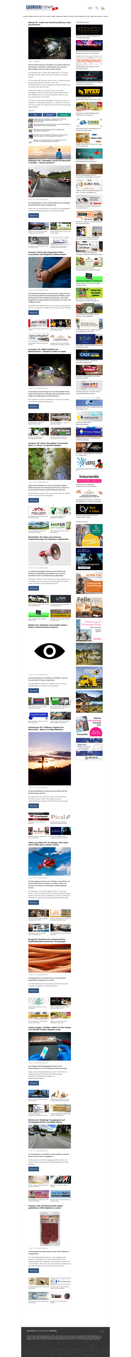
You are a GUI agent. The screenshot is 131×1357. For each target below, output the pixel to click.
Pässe (72, 16)
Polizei (76, 16)
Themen (53, 16)
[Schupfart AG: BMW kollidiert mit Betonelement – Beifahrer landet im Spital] (49, 370)
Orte (44, 16)
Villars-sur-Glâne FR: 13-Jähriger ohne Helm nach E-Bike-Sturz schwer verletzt (48, 844)
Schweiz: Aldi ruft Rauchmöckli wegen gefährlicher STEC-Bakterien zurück (45, 1207)
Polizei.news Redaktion (42, 199)
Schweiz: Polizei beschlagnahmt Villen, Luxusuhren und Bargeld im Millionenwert (47, 253)
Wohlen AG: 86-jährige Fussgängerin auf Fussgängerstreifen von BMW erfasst (46, 1121)
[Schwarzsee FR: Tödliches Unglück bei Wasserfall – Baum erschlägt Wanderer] (49, 758)
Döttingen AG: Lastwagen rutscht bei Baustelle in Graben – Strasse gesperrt (49, 161)
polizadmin (36, 61)
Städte (41, 16)
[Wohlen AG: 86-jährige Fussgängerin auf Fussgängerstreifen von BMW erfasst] (49, 1137)
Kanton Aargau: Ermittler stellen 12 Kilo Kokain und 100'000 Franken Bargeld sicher (49, 1028)
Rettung (87, 16)
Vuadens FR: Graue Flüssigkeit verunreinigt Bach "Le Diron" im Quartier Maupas (48, 444)
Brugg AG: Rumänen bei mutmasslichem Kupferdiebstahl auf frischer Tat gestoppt (46, 940)
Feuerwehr (81, 16)
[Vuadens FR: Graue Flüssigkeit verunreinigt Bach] (49, 464)
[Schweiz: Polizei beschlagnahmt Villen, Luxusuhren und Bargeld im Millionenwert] (49, 272)
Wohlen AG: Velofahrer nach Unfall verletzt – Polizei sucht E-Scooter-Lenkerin (48, 626)
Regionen (30, 16)
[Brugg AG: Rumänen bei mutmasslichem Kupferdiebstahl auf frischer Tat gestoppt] (49, 958)
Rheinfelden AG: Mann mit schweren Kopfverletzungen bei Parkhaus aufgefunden (48, 538)
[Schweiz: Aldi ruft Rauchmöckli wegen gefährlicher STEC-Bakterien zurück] (49, 1228)
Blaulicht (100, 16)
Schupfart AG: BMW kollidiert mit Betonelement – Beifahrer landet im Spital (47, 350)
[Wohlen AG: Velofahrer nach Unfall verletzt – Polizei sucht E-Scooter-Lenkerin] (49, 651)
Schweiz (25, 16)
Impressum (31, 1331)
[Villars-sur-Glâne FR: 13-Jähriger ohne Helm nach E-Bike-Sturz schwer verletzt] (49, 861)
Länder (48, 16)
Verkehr (65, 16)
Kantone (36, 16)
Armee (92, 16)
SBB (69, 16)
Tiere (95, 16)
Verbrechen (59, 16)
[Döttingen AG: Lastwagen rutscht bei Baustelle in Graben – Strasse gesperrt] (49, 181)
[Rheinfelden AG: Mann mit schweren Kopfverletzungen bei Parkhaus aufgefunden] (49, 554)
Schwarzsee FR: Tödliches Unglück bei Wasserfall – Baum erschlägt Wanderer (46, 728)
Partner (106, 16)
